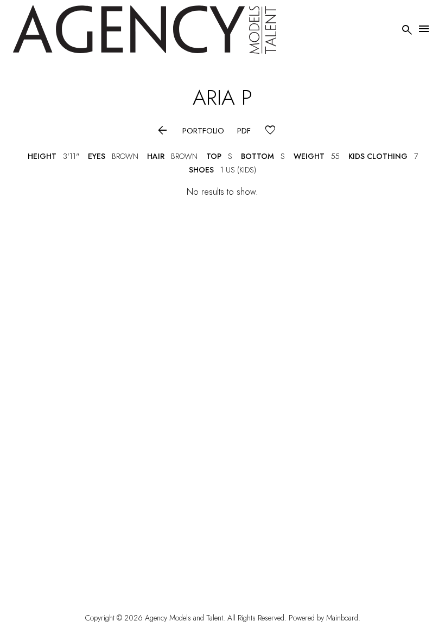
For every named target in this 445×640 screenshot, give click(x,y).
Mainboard (342, 617)
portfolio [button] (203, 131)
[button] (162, 131)
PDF (244, 131)
